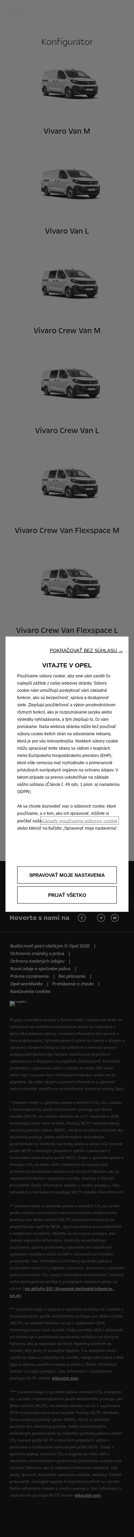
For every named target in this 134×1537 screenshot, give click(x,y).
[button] (86, 650)
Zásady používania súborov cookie (80, 820)
